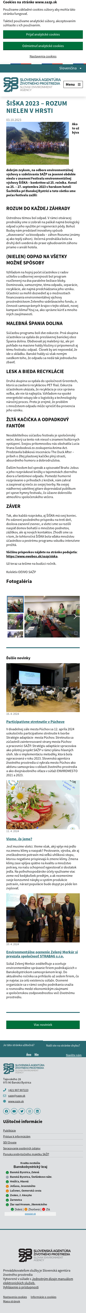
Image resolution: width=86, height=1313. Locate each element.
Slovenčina (68, 68)
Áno (29, 1054)
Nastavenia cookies (43, 56)
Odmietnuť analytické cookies (43, 46)
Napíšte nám (74, 1055)
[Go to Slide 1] (15, 604)
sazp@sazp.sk (16, 1096)
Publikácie (9, 1130)
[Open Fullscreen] (76, 633)
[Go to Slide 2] (15, 621)
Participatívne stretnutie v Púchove (35, 721)
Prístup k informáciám (16, 1136)
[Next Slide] (75, 616)
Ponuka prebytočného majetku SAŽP (26, 1154)
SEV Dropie (9, 1142)
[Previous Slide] (29, 616)
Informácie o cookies (43, 1297)
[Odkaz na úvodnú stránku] (33, 84)
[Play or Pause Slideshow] (28, 633)
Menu (70, 84)
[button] (52, 616)
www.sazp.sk (16, 1101)
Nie (37, 1054)
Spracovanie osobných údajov (21, 1148)
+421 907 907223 (18, 1090)
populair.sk (30, 1213)
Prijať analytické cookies (43, 34)
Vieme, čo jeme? (19, 838)
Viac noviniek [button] (43, 1024)
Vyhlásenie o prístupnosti (21, 1287)
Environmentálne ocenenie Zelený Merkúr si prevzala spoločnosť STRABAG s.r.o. (42, 954)
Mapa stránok (11, 1301)
